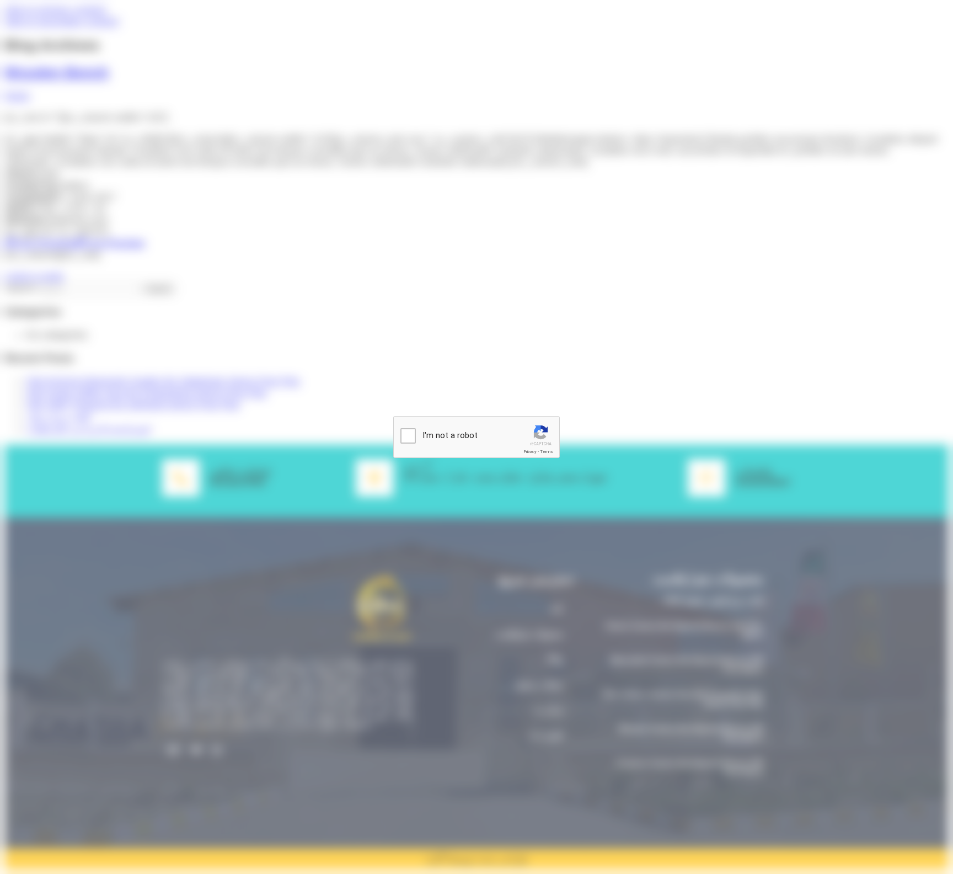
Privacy (530, 451)
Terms (546, 451)
